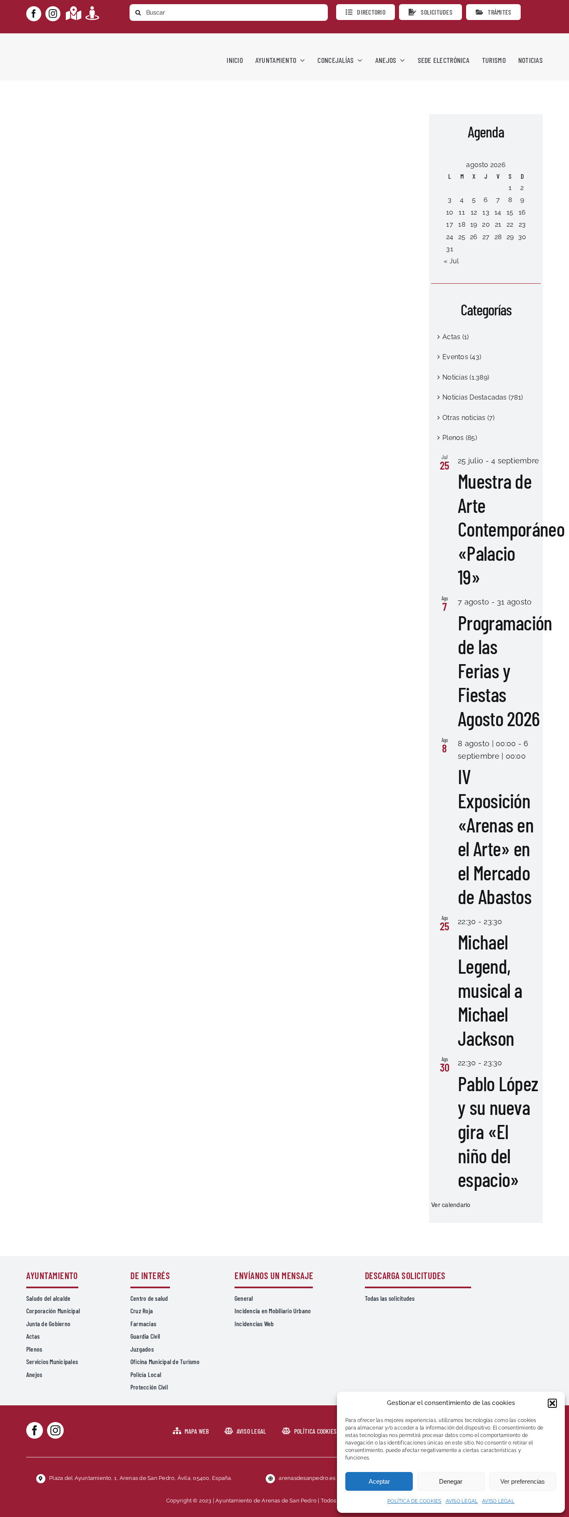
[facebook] (33, 13)
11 (461, 212)
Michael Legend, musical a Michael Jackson (490, 990)
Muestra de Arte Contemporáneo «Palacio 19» (511, 529)
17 (449, 224)
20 (485, 224)
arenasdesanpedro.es (307, 1478)
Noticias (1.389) (465, 377)
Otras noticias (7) (468, 418)
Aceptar (379, 1481)
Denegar (450, 1481)
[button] (552, 1403)
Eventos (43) (461, 357)
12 (474, 212)
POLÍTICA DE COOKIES (414, 1501)
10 (449, 212)
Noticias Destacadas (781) (482, 397)
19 (473, 224)
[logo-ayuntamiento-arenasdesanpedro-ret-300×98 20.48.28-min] (79, 41)
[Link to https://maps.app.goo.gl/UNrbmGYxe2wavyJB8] (73, 13)
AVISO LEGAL (462, 1501)
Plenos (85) (459, 438)
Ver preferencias (522, 1481)
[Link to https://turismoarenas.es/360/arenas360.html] (92, 13)
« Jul (451, 261)
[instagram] (52, 13)
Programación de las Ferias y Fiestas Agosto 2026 (505, 670)
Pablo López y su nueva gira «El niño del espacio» (498, 1131)
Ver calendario (450, 1204)
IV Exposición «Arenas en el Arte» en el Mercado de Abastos (496, 836)
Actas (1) (455, 337)
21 (498, 224)
